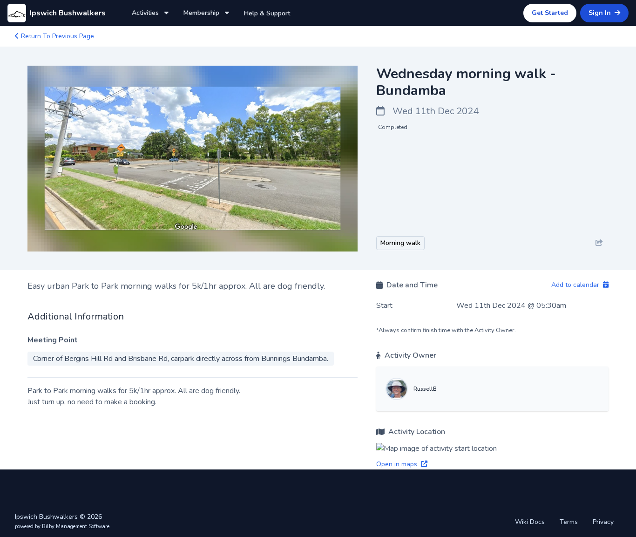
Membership (202, 12)
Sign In (601, 12)
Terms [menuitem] (569, 521)
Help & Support (267, 13)
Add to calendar (576, 284)
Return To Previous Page (56, 36)
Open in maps (397, 464)
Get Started (550, 12)
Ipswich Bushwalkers (68, 13)
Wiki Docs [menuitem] (530, 521)
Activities (146, 12)
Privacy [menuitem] (603, 521)
